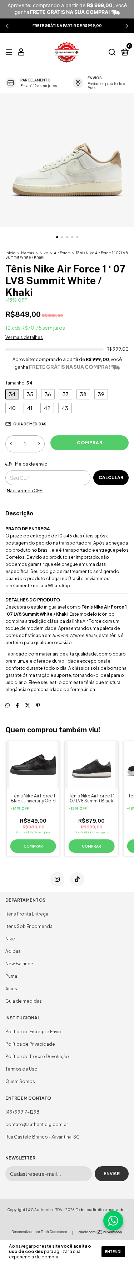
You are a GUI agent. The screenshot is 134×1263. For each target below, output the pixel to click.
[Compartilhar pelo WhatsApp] (7, 705)
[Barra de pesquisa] (112, 52)
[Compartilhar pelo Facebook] (17, 705)
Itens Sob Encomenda (29, 926)
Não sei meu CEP (25, 490)
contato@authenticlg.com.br (36, 1124)
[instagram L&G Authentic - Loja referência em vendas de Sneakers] (57, 879)
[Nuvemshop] (100, 1233)
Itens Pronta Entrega (26, 914)
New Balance (19, 963)
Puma (11, 976)
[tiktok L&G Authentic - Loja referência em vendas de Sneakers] (77, 879)
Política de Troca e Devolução (37, 1056)
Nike (44, 253)
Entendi (113, 1251)
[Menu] (10, 52)
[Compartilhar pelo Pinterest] (38, 705)
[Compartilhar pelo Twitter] (27, 705)
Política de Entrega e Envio (33, 1031)
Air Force (62, 253)
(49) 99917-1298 (22, 1112)
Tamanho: (19, 383)
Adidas (13, 951)
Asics (11, 988)
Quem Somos (20, 1081)
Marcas (27, 253)
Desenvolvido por (39, 1231)
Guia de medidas (23, 1001)
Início (10, 253)
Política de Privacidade (30, 1044)
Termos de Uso (21, 1069)
